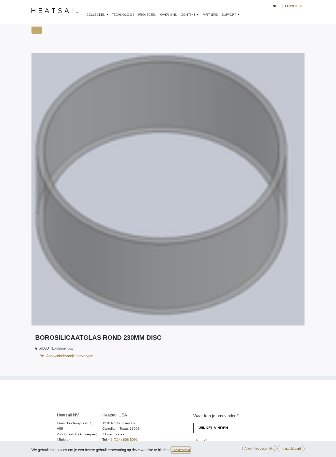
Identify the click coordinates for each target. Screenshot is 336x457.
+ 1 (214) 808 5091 (123, 440)
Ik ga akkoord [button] (291, 448)
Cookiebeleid (181, 450)
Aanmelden (294, 6)
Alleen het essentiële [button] (259, 448)
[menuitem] (97, 14)
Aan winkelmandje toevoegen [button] (69, 356)
